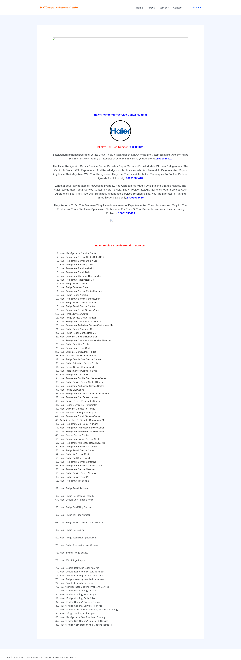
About (151, 7)
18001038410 (136, 147)
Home (139, 7)
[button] (196, 8)
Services (164, 7)
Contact (177, 7)
